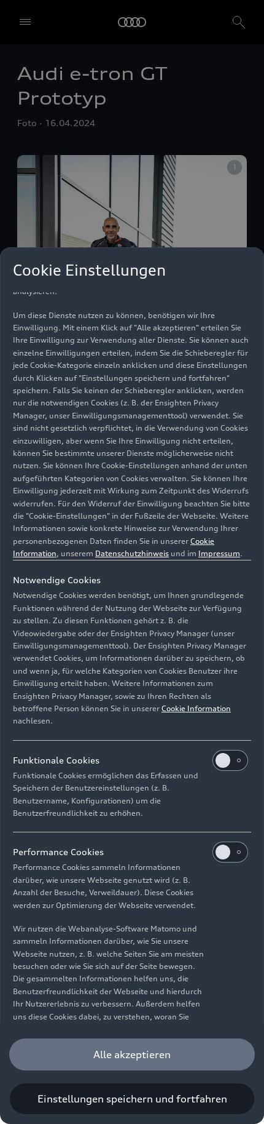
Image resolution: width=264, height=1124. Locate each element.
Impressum (219, 553)
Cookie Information (196, 708)
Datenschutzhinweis (132, 553)
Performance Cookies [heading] (58, 852)
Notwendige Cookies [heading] (57, 580)
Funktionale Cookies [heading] (56, 760)
